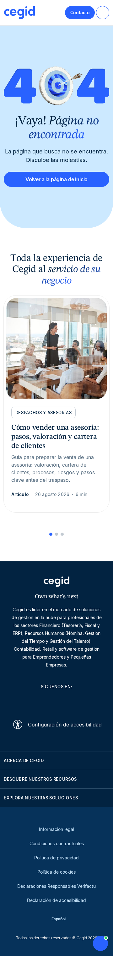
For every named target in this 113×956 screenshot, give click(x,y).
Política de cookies (56, 872)
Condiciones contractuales (57, 843)
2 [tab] (56, 534)
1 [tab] (50, 534)
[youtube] (41, 701)
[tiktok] (71, 701)
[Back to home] (19, 12)
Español (58, 919)
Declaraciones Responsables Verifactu (56, 886)
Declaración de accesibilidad (56, 900)
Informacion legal (56, 829)
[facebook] (86, 701)
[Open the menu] (102, 12)
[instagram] (56, 701)
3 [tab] (62, 534)
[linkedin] (26, 701)
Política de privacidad (56, 857)
